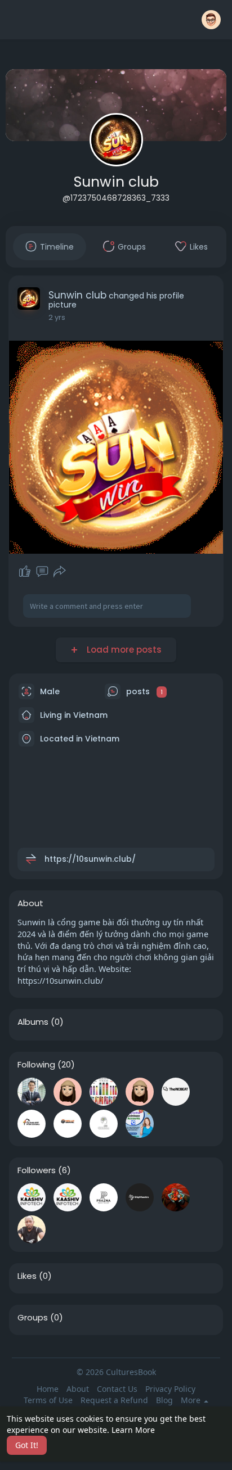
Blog (164, 1400)
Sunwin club (116, 182)
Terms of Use (48, 1400)
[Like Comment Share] (42, 571)
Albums (32, 1021)
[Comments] (42, 571)
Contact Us (117, 1388)
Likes (27, 1276)
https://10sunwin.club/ (90, 859)
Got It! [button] (26, 1445)
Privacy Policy (170, 1388)
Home (48, 1388)
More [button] (192, 1400)
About (77, 1388)
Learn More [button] (133, 1429)
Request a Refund (114, 1400)
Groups (32, 1317)
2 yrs (56, 317)
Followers (36, 1170)
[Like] (25, 572)
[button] (211, 19)
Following (36, 1064)
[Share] (59, 571)
